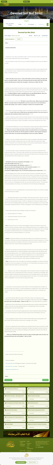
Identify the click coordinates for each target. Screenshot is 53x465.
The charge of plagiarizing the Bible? (37, 410)
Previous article (8, 380)
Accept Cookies (20, 462)
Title (7, 23)
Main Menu (26, 1)
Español (18, 39)
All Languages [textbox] (31, 24)
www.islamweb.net (9, 363)
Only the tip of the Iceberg (11, 410)
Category (10, 25)
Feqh (28, 441)
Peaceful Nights (9, 424)
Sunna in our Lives (16, 35)
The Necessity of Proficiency (12, 388)
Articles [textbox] (19, 24)
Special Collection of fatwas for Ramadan (38, 424)
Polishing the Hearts (34, 402)
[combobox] (20, 24)
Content (12, 23)
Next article (45, 380)
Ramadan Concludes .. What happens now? (15, 395)
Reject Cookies (32, 462)
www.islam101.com (10, 366)
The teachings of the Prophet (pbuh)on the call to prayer (17, 417)
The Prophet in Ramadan (35, 395)
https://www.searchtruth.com (12, 369)
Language (4, 1)
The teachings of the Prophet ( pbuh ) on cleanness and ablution (19, 402)
